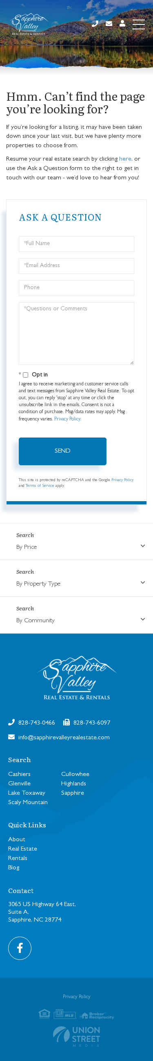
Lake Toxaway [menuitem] (26, 793)
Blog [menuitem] (13, 868)
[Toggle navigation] (139, 24)
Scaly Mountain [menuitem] (28, 803)
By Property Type (38, 584)
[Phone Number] (95, 24)
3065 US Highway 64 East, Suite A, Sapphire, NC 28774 (42, 913)
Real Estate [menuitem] (22, 849)
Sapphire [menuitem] (72, 793)
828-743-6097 (91, 723)
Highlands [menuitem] (73, 784)
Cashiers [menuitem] (19, 774)
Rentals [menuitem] (17, 858)
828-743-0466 (36, 723)
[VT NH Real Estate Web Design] (76, 1036)
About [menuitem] (16, 840)
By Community (35, 621)
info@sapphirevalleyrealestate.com (63, 738)
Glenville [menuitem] (19, 784)
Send (63, 451)
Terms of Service (40, 486)
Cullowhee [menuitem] (75, 774)
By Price (26, 547)
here (125, 159)
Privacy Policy (67, 419)
